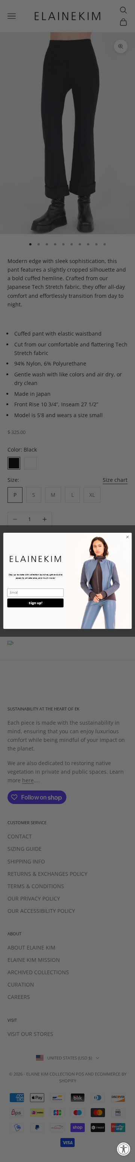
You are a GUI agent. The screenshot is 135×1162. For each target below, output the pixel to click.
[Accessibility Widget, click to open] (123, 1148)
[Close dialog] (127, 537)
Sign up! (35, 603)
